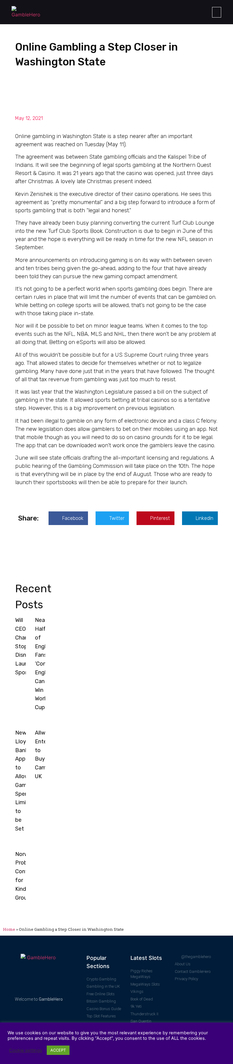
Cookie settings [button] (25, 1050)
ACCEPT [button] (58, 1050)
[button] (216, 12)
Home (9, 929)
